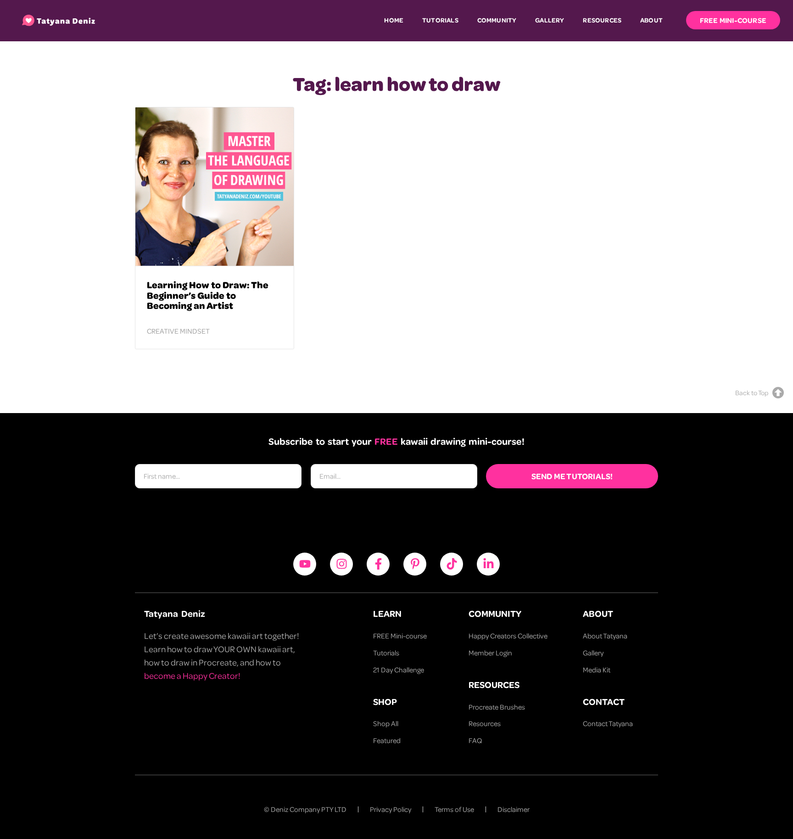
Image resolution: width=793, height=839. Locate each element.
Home (393, 20)
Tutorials (440, 20)
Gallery (549, 20)
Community (497, 20)
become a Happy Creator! (192, 675)
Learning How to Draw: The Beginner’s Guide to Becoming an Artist (207, 295)
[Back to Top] (778, 392)
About (651, 20)
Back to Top (751, 392)
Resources (602, 20)
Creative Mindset (178, 331)
